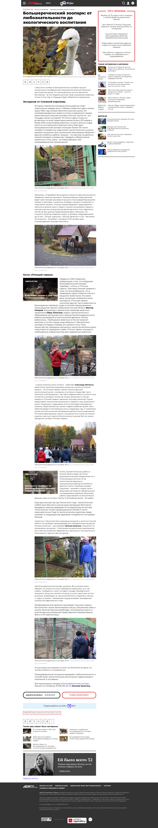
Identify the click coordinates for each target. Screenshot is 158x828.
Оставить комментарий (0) (79, 695)
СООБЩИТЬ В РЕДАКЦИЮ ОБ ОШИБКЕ (52, 788)
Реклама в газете (61, 786)
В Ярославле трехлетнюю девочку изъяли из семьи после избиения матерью (116, 45)
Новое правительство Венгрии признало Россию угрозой (118, 150)
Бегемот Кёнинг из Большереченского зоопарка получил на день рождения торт (44, 746)
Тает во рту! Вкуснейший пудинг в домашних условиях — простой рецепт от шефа (120, 92)
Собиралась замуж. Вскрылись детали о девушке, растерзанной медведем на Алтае (120, 76)
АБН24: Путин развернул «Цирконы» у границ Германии (120, 143)
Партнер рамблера (59, 819)
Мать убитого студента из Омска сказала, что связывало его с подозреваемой (116, 54)
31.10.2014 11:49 (28, 9)
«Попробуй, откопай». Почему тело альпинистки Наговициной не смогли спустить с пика (120, 84)
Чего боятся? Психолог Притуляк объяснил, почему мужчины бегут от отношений (116, 27)
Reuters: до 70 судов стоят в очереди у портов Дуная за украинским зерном (116, 17)
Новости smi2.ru (30, 778)
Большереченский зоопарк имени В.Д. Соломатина (77, 76)
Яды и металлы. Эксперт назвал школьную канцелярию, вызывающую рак (119, 99)
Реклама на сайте (46, 786)
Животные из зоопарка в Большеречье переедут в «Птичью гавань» (45, 738)
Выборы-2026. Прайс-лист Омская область (85, 786)
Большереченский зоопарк (75, 684)
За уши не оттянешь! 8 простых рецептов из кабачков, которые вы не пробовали (121, 69)
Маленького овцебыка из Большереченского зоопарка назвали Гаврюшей (80, 731)
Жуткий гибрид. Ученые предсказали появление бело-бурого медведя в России (121, 107)
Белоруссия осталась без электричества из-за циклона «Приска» (118, 128)
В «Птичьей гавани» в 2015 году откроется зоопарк (44, 730)
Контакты (107, 786)
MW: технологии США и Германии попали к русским (119, 135)
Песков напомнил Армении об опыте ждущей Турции (120, 120)
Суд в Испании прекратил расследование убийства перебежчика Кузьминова (116, 36)
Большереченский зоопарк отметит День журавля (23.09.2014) (82, 738)
